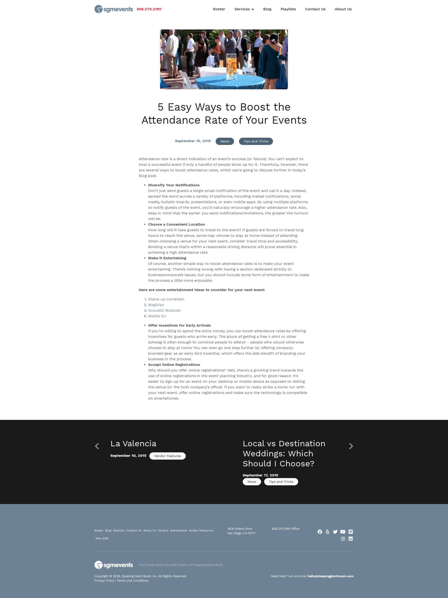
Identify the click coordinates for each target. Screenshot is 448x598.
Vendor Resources (201, 530)
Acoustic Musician (164, 310)
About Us (343, 9)
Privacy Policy (104, 580)
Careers (163, 530)
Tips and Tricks (256, 141)
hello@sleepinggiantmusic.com (331, 576)
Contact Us (315, 9)
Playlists (288, 9)
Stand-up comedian (166, 299)
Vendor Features (167, 456)
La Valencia (133, 443)
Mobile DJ (157, 316)
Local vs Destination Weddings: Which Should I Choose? (284, 453)
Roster (219, 9)
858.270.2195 (149, 9)
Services (242, 9)
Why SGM (101, 538)
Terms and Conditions (133, 580)
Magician (156, 305)
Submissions (178, 530)
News (224, 141)
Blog (267, 9)
